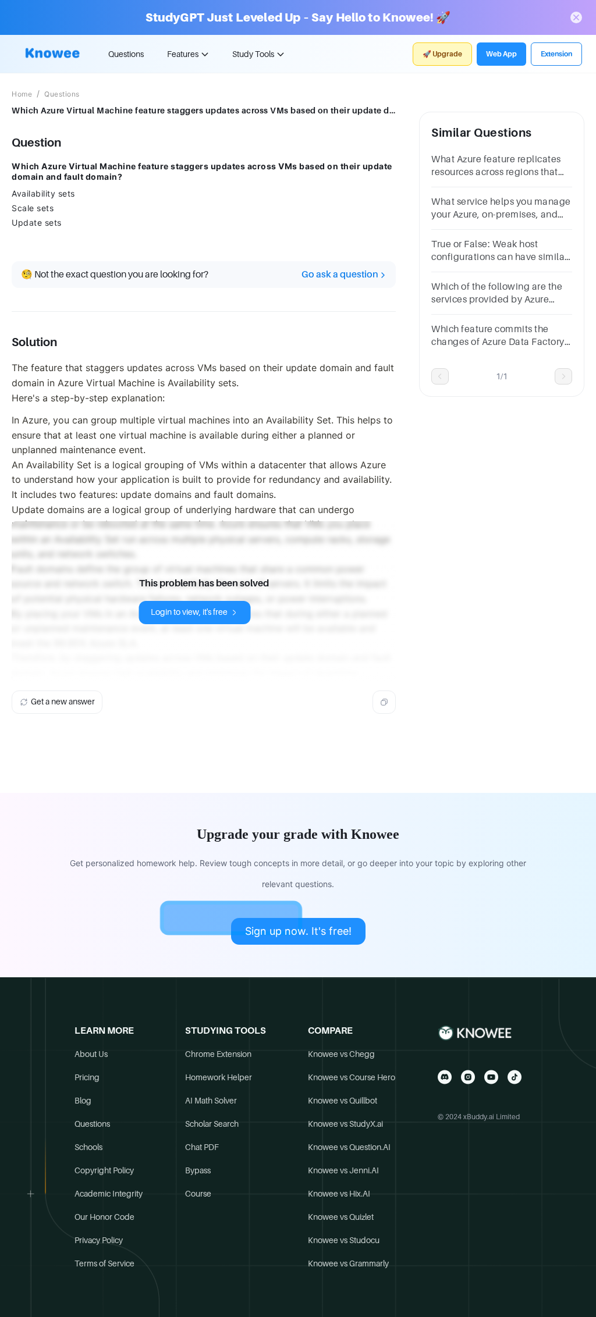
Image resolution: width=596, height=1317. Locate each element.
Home (22, 94)
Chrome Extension (218, 1054)
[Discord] (445, 1077)
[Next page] (563, 376)
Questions (126, 54)
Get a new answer (63, 701)
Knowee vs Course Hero (351, 1077)
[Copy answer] (384, 702)
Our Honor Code (104, 1217)
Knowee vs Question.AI (349, 1147)
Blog (82, 1100)
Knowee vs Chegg (341, 1054)
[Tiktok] (515, 1077)
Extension (556, 54)
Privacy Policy (98, 1240)
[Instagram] (468, 1077)
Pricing (87, 1077)
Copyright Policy (104, 1170)
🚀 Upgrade (442, 54)
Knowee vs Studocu (343, 1240)
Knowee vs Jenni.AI (343, 1170)
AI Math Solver (211, 1100)
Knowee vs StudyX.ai (345, 1124)
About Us (91, 1054)
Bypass (198, 1170)
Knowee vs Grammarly (348, 1263)
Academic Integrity (108, 1193)
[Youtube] (491, 1077)
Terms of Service (104, 1263)
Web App (501, 54)
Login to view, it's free (189, 612)
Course (198, 1193)
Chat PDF (202, 1147)
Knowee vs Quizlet (341, 1217)
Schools (88, 1147)
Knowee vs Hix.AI (339, 1193)
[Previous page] (440, 376)
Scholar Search (212, 1124)
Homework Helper (218, 1077)
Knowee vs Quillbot (342, 1100)
